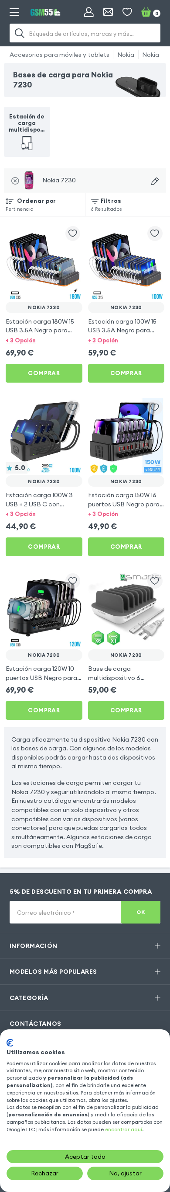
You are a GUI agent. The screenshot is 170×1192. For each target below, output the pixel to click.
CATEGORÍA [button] (29, 998)
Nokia (125, 55)
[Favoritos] (127, 12)
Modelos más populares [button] (53, 972)
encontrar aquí (123, 1129)
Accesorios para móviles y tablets (59, 55)
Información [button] (34, 946)
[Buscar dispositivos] (155, 181)
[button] (44, 340)
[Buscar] (20, 33)
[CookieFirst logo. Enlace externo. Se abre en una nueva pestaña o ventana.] (10, 1043)
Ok (140, 912)
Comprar (44, 372)
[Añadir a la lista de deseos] (73, 233)
